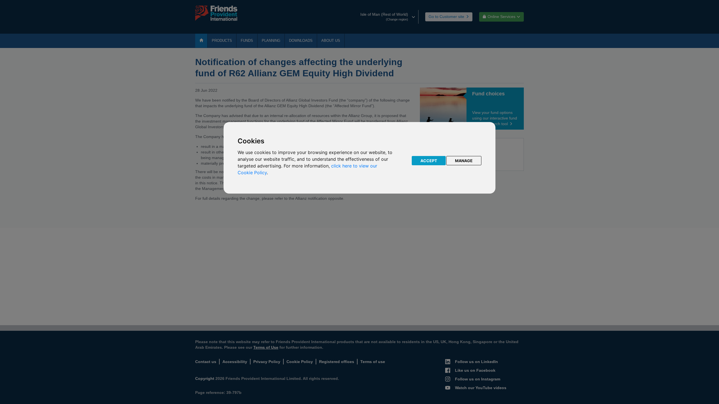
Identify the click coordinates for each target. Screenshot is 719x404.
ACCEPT (428, 160)
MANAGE (464, 160)
